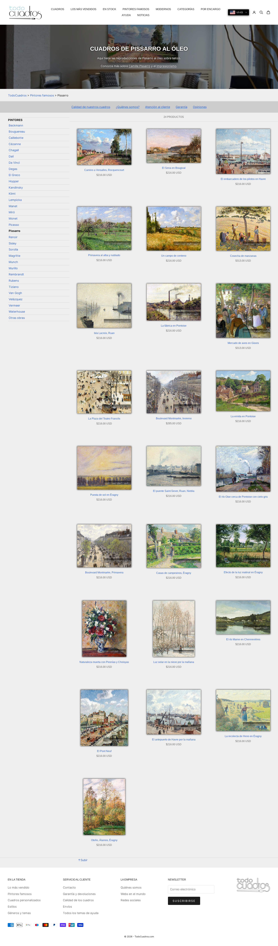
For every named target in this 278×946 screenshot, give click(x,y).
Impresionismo (166, 66)
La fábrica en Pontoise (173, 325)
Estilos (12, 906)
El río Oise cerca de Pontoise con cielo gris (243, 496)
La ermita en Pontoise (243, 416)
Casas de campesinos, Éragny (173, 573)
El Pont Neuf (104, 751)
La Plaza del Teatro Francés (104, 418)
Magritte (14, 255)
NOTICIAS (143, 15)
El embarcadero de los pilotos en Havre (243, 179)
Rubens (14, 280)
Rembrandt (16, 274)
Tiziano (14, 287)
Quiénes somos (131, 887)
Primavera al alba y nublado (104, 255)
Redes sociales (131, 900)
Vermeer (14, 305)
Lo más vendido (18, 887)
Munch (13, 262)
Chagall (14, 150)
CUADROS (57, 9)
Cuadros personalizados (24, 900)
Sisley (12, 243)
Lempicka (15, 200)
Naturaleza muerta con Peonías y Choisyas (104, 662)
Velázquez (16, 299)
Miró (12, 212)
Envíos (67, 906)
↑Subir (83, 860)
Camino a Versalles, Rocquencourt (104, 170)
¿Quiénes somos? (127, 107)
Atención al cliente (157, 107)
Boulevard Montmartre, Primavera (104, 572)
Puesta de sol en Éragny (104, 494)
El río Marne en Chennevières (243, 639)
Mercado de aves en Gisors (243, 343)
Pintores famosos (42, 95)
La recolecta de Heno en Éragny (243, 736)
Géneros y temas (19, 913)
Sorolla (13, 249)
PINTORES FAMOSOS (136, 9)
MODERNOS (163, 9)
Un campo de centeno (173, 255)
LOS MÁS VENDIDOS (83, 9)
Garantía (181, 107)
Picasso (14, 224)
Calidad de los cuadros (78, 900)
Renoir (13, 237)
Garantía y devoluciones (79, 894)
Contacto (69, 887)
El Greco (14, 175)
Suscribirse (184, 901)
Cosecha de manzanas (243, 256)
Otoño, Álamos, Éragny (104, 840)
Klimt (12, 193)
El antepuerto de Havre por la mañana (173, 739)
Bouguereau (17, 131)
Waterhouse (17, 311)
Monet (13, 218)
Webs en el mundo (133, 894)
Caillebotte (16, 137)
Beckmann (16, 125)
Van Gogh (15, 293)
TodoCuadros (17, 95)
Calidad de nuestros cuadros (90, 107)
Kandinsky (16, 187)
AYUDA (126, 15)
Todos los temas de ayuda (80, 913)
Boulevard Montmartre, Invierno (174, 418)
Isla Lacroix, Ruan (104, 333)
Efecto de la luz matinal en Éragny (243, 572)
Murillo (13, 268)
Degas (13, 169)
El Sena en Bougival (173, 168)
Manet (13, 206)
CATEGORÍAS (185, 9)
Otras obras (17, 318)
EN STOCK (109, 9)
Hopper (14, 181)
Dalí (11, 156)
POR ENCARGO (210, 9)
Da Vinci (14, 162)
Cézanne (15, 144)
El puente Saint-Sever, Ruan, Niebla (173, 491)
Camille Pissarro (139, 66)
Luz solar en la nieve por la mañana (173, 662)
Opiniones (200, 107)
